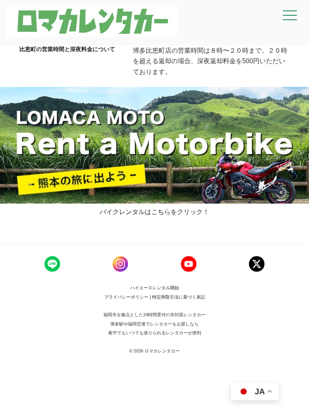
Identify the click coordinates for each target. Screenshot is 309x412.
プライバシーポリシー (127, 297)
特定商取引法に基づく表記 (178, 297)
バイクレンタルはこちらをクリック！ (154, 211)
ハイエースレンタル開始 (154, 287)
